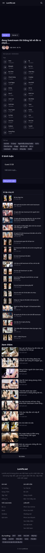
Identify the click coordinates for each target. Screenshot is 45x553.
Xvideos (4, 514)
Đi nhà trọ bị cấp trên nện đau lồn (12, 542)
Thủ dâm (33, 539)
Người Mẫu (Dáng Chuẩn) (25, 143)
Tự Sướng (5, 488)
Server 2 (15, 35)
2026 (19, 536)
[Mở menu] (3, 3)
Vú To (19, 47)
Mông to (15, 149)
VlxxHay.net (28, 514)
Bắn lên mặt (23, 146)
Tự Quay (13, 143)
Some (26, 539)
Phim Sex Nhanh (29, 517)
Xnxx (3, 510)
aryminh (11, 539)
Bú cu (31, 146)
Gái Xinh (13, 47)
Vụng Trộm (5, 492)
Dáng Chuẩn (28, 495)
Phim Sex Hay (8, 146)
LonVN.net (25, 549)
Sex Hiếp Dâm (28, 521)
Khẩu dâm (19, 539)
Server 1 (6, 35)
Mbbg (4, 539)
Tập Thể (4, 495)
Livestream (7, 149)
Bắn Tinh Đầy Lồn (30, 499)
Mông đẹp (23, 149)
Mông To (5, 499)
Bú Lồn (26, 492)
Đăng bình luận (9, 181)
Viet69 (30, 149)
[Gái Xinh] (4, 47)
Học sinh (26, 536)
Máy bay (34, 536)
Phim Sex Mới (28, 510)
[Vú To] (7, 47)
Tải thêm (22, 456)
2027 (13, 536)
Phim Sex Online (29, 507)
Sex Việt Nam (28, 528)
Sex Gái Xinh (28, 525)
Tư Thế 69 (27, 488)
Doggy (16, 146)
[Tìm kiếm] (41, 3)
